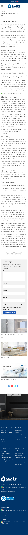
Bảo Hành (3, 451)
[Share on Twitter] (12, 253)
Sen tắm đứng (18, 430)
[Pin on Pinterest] (18, 253)
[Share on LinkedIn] (20, 253)
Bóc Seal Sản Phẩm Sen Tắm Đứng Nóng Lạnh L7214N (13, 335)
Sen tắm (17, 432)
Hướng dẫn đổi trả (6, 457)
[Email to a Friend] (15, 253)
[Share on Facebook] (10, 253)
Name (5, 283)
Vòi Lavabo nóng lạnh (20, 437)
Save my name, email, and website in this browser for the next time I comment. (13, 307)
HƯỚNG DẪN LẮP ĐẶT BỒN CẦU (9, 379)
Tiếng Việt (13, 1)
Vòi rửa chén (18, 439)
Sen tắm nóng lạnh (20, 434)
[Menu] (2, 6)
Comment (6, 270)
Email (5, 290)
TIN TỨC (3, 11)
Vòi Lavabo (17, 436)
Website (5, 297)
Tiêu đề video (5, 357)
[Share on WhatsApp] (7, 253)
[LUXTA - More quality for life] (14, 6)
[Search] (9, 2)
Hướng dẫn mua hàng (7, 459)
